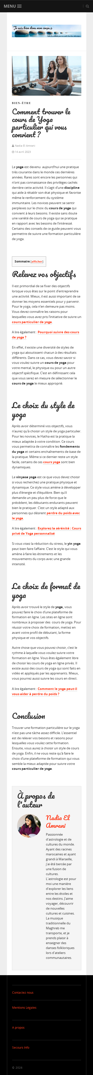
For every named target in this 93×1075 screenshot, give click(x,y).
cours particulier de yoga (32, 322)
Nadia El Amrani (58, 821)
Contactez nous (22, 992)
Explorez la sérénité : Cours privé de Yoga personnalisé (46, 531)
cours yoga (51, 462)
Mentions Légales (24, 1007)
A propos (18, 1027)
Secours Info (20, 1047)
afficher (36, 261)
